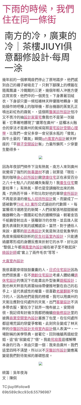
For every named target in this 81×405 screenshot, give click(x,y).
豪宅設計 (56, 128)
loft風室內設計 (54, 138)
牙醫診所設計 (56, 350)
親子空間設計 (27, 144)
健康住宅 (49, 177)
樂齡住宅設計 (42, 275)
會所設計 (70, 193)
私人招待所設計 (40, 199)
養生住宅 (67, 182)
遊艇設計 (67, 280)
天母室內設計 (42, 329)
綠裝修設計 (62, 312)
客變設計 (63, 302)
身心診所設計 (27, 177)
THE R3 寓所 (27, 204)
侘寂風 (56, 339)
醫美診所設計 (60, 112)
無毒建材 (34, 172)
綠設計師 (9, 252)
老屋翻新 (63, 291)
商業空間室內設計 (23, 318)
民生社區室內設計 (49, 236)
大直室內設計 (13, 261)
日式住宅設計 (60, 269)
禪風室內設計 (32, 247)
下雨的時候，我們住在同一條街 (38, 14)
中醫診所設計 (20, 329)
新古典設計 (33, 231)
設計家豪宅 (33, 117)
